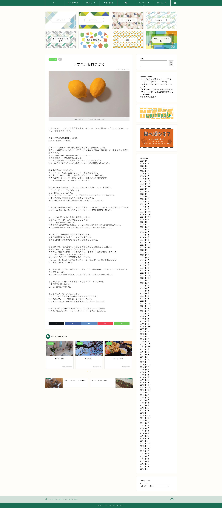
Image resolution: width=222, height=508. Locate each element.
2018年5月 (144, 334)
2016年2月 (144, 380)
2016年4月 (144, 375)
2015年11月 (145, 387)
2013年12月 (145, 443)
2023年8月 (144, 252)
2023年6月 (144, 257)
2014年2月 (144, 438)
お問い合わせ (108, 3)
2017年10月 (145, 347)
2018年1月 (144, 341)
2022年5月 (144, 291)
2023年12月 (145, 242)
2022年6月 (144, 288)
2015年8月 (144, 395)
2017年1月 (144, 362)
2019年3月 (144, 321)
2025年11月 (145, 184)
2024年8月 (144, 222)
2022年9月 (144, 280)
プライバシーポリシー (144, 4)
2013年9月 (144, 451)
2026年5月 (144, 168)
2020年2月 (144, 316)
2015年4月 (144, 405)
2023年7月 (144, 255)
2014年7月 (144, 425)
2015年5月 (144, 403)
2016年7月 (144, 367)
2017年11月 (145, 344)
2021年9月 (144, 311)
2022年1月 (144, 301)
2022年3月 (144, 296)
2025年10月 (145, 186)
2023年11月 (145, 245)
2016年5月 (144, 372)
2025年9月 (144, 189)
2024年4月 (144, 232)
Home (55, 3)
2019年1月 (144, 324)
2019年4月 (144, 319)
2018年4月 (144, 336)
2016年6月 (144, 369)
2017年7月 (144, 349)
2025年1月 (144, 209)
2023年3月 (144, 265)
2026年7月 (144, 163)
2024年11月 (145, 214)
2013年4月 (144, 461)
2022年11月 (145, 275)
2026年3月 (144, 173)
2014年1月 (144, 441)
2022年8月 (144, 283)
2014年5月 (144, 431)
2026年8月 (144, 161)
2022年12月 (145, 273)
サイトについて (73, 3)
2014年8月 (144, 423)
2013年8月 (144, 453)
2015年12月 (145, 385)
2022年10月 (145, 278)
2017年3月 (144, 357)
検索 (142, 59)
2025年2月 (144, 207)
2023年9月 (144, 250)
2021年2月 (144, 313)
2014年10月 (145, 418)
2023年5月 (144, 260)
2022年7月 (144, 285)
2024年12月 (145, 212)
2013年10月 (145, 448)
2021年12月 (145, 303)
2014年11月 (145, 415)
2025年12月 (145, 181)
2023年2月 (144, 268)
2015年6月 (144, 400)
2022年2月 (144, 298)
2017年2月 (144, 359)
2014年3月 (144, 436)
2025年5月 (144, 199)
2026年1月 (144, 179)
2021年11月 (145, 306)
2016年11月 (145, 364)
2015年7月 (144, 397)
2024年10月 (145, 217)
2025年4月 (144, 201)
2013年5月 (144, 459)
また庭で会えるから (148, 97)
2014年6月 (144, 428)
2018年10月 (145, 326)
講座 (126, 3)
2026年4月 (144, 171)
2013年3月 (144, 464)
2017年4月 (144, 354)
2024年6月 (144, 227)
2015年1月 (144, 413)
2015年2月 (144, 410)
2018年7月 (144, 331)
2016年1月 (144, 382)
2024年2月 (144, 237)
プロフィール (90, 3)
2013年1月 (144, 469)
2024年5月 (144, 229)
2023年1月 (144, 270)
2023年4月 (144, 263)
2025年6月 (144, 196)
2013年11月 (145, 446)
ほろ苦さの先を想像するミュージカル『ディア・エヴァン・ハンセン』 (155, 80)
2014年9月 (144, 420)
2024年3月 (144, 235)
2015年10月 (145, 390)
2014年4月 (144, 433)
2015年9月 (144, 392)
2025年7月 (144, 194)
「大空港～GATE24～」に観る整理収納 (156, 89)
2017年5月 (144, 352)
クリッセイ (53, 59)
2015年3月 (144, 408)
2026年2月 (144, 176)
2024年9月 (144, 219)
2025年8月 (144, 191)
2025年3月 (144, 204)
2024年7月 (144, 224)
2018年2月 (144, 339)
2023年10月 (145, 247)
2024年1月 (144, 240)
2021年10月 (145, 308)
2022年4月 (144, 293)
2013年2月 (144, 466)
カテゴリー (144, 483)
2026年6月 (144, 166)
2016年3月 (144, 377)
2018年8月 (144, 329)
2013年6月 (144, 456)
